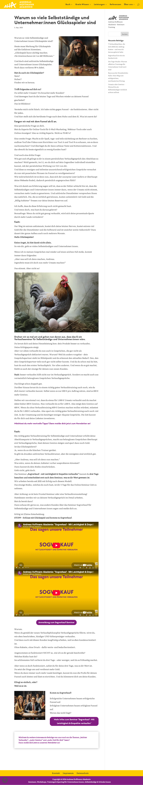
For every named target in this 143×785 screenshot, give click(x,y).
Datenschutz (83, 773)
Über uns (128, 5)
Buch (68, 5)
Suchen (124, 34)
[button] (5, 780)
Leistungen (99, 5)
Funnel (85, 96)
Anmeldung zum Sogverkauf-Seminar (56, 622)
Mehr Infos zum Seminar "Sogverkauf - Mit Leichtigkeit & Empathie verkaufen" (74, 721)
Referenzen (115, 5)
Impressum (68, 773)
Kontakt (56, 773)
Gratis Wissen (82, 5)
